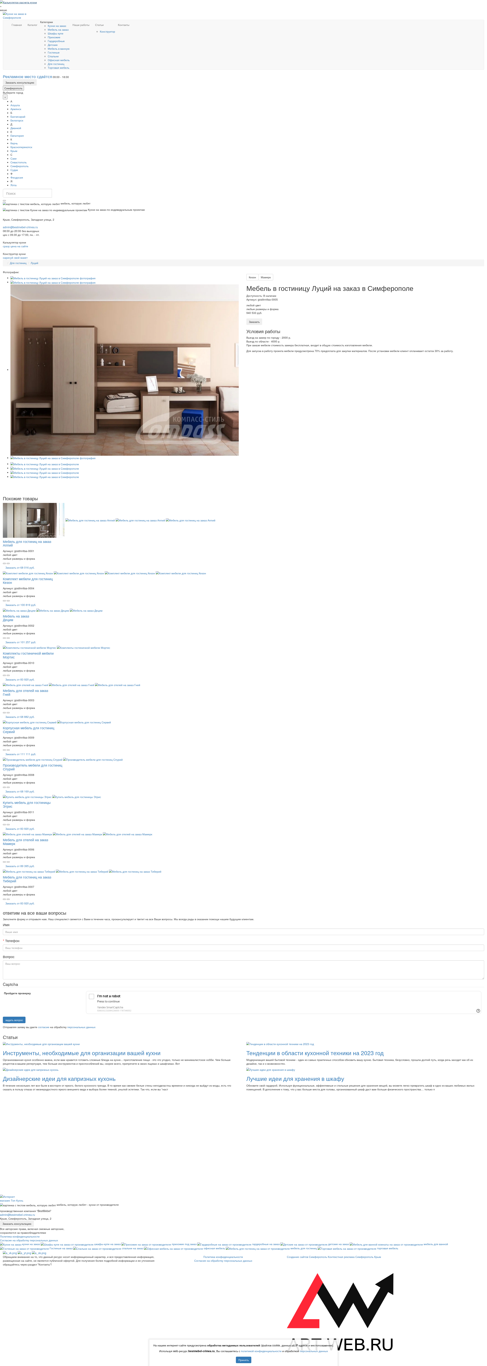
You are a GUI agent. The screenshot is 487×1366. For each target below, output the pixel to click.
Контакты (123, 25)
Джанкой (15, 128)
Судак (14, 170)
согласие (43, 1027)
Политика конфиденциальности (20, 1236)
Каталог (32, 25)
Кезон (252, 277)
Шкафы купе (55, 33)
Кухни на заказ (57, 26)
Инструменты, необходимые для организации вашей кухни (82, 1053)
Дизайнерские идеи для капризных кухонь (59, 1078)
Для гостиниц (56, 64)
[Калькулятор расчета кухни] (18, 2)
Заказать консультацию (19, 82)
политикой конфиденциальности (261, 1351)
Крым (13, 151)
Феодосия (16, 177)
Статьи (99, 25)
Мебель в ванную (59, 48)
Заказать (254, 322)
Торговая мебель (58, 67)
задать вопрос (14, 1020)
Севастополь (18, 162)
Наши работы (80, 25)
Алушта (15, 105)
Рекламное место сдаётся (27, 76)
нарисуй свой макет (15, 257)
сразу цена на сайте (15, 246)
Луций (34, 263)
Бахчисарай (17, 116)
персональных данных (81, 1027)
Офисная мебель (59, 60)
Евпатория (17, 135)
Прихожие (54, 37)
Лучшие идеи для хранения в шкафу (295, 1078)
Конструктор (107, 31)
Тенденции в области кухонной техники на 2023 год (315, 1053)
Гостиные (54, 52)
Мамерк (266, 277)
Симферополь (13, 88)
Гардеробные (56, 41)
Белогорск (16, 120)
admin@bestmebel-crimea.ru (17, 1215)
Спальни (53, 56)
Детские (53, 45)
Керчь (14, 143)
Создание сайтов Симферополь (307, 1257)
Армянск (15, 109)
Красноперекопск (21, 147)
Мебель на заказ (58, 29)
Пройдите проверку (17, 993)
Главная (17, 25)
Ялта (13, 185)
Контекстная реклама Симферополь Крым (354, 1257)
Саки (13, 158)
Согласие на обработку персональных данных (29, 1240)
